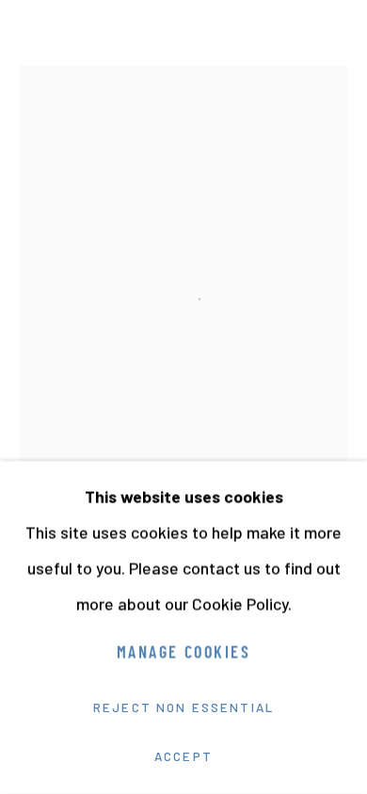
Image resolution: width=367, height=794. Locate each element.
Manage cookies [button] (183, 654)
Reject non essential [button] (183, 707)
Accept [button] (183, 756)
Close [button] (334, 42)
